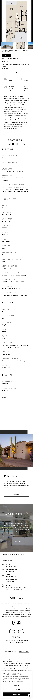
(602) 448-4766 (10, 571)
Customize (16, 689)
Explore (16, 494)
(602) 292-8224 (10, 581)
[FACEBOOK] (9, 631)
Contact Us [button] (16, 541)
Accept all (16, 694)
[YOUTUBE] (14, 631)
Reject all (16, 685)
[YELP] (23, 631)
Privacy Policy (24, 652)
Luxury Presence (16, 642)
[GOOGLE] (18, 631)
